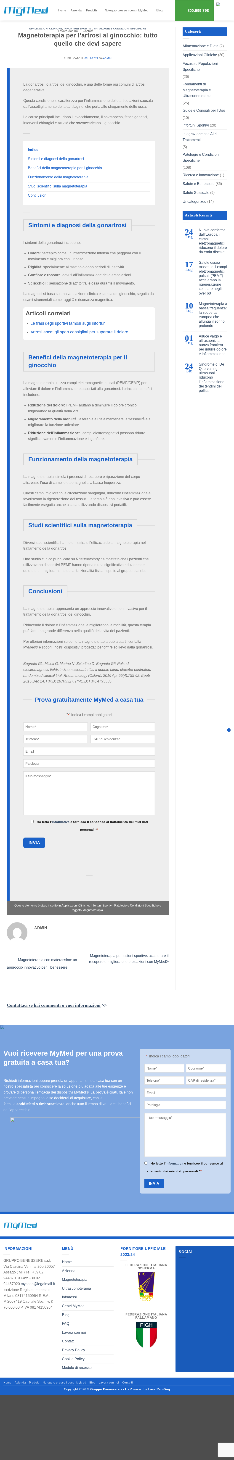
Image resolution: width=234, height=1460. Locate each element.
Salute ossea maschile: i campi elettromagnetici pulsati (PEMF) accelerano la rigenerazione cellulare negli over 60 (213, 278)
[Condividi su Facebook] (67, 885)
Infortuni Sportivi (101, 905)
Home (62, 10)
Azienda (76, 10)
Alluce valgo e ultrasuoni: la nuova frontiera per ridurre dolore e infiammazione (213, 345)
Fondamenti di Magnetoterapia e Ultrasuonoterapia (197, 90)
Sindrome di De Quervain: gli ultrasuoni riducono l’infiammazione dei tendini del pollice (211, 377)
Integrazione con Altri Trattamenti (200, 137)
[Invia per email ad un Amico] (89, 885)
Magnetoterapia (92, 910)
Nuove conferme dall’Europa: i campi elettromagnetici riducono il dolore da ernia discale (213, 241)
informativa (60, 822)
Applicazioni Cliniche (45, 28)
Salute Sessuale (196, 193)
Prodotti (91, 10)
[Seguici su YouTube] (199, 1264)
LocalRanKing (159, 1389)
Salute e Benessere (199, 184)
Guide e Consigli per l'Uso (204, 110)
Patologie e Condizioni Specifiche (136, 905)
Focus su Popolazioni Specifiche (200, 66)
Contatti (88, 31)
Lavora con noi (68, 31)
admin (107, 58)
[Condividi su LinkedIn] (112, 885)
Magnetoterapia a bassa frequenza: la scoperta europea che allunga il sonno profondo (213, 315)
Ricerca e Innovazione (201, 175)
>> (57, 1005)
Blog (159, 10)
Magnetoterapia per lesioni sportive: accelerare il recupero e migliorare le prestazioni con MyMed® (129, 959)
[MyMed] (26, 11)
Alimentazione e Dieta (200, 46)
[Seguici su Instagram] (191, 1264)
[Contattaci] (229, 730)
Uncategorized (194, 201)
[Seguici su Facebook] (183, 1264)
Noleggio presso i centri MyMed (127, 10)
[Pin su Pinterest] (101, 885)
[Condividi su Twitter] (78, 885)
